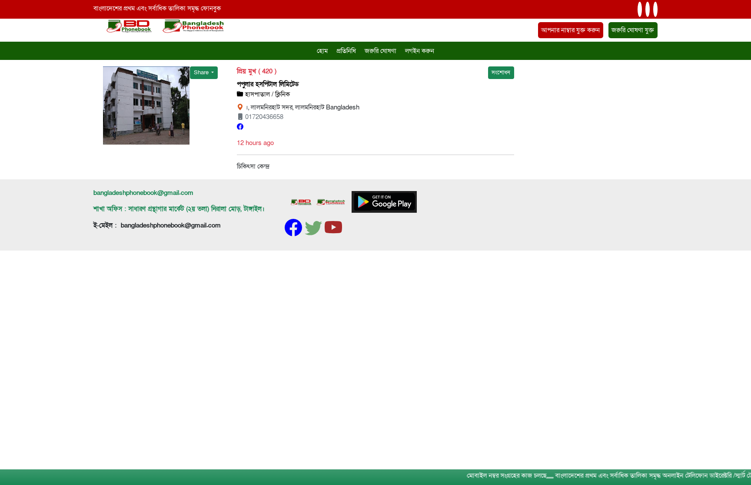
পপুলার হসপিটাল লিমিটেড (268, 84)
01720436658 (263, 116)
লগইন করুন (419, 50)
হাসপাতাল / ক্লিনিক (266, 94)
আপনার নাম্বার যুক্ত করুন (570, 30)
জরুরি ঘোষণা (380, 50)
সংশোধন (501, 72)
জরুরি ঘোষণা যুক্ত (632, 30)
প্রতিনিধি (346, 50)
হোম (322, 50)
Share (202, 72)
